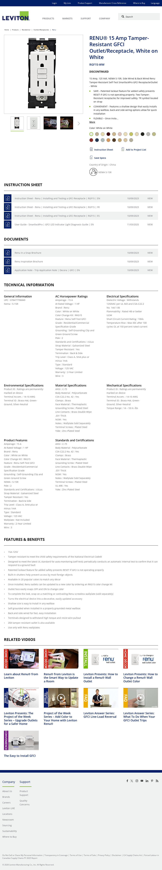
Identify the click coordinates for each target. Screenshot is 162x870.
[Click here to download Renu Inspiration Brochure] (7, 261)
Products (15, 30)
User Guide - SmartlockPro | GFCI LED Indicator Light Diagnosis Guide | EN (54, 224)
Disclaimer (116, 855)
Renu (54, 30)
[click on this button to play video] (50, 123)
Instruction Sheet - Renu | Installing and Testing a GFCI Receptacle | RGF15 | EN (57, 198)
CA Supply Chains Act (132, 855)
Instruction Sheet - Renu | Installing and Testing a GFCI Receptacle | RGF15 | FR (57, 207)
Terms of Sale (90, 855)
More (92, 121)
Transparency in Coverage (56, 855)
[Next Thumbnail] (78, 123)
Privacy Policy (104, 855)
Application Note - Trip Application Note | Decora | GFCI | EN (47, 270)
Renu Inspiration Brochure (29, 261)
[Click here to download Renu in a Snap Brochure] (7, 253)
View (150, 198)
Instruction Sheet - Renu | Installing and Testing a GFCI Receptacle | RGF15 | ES (57, 215)
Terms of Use (76, 855)
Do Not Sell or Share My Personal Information (22, 855)
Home (6, 30)
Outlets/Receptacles (41, 30)
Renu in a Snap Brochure (28, 252)
